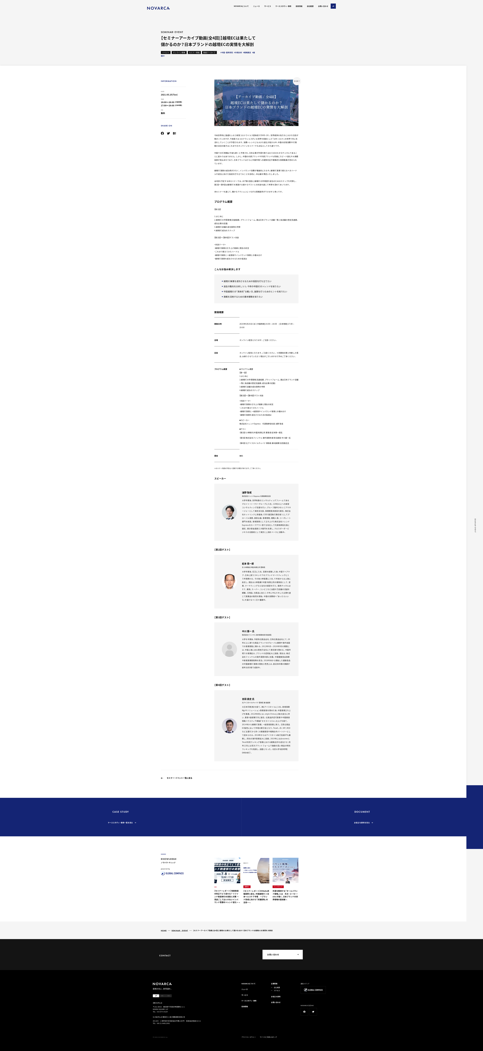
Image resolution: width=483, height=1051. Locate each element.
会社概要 (310, 6)
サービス (267, 6)
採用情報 (299, 6)
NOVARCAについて (241, 6)
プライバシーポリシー (249, 1037)
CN (168, 996)
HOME (164, 930)
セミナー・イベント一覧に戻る (179, 778)
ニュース (256, 6)
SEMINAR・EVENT (180, 930)
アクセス (277, 990)
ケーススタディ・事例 (283, 6)
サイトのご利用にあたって (268, 1037)
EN (162, 996)
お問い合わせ (323, 6)
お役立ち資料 (276, 996)
